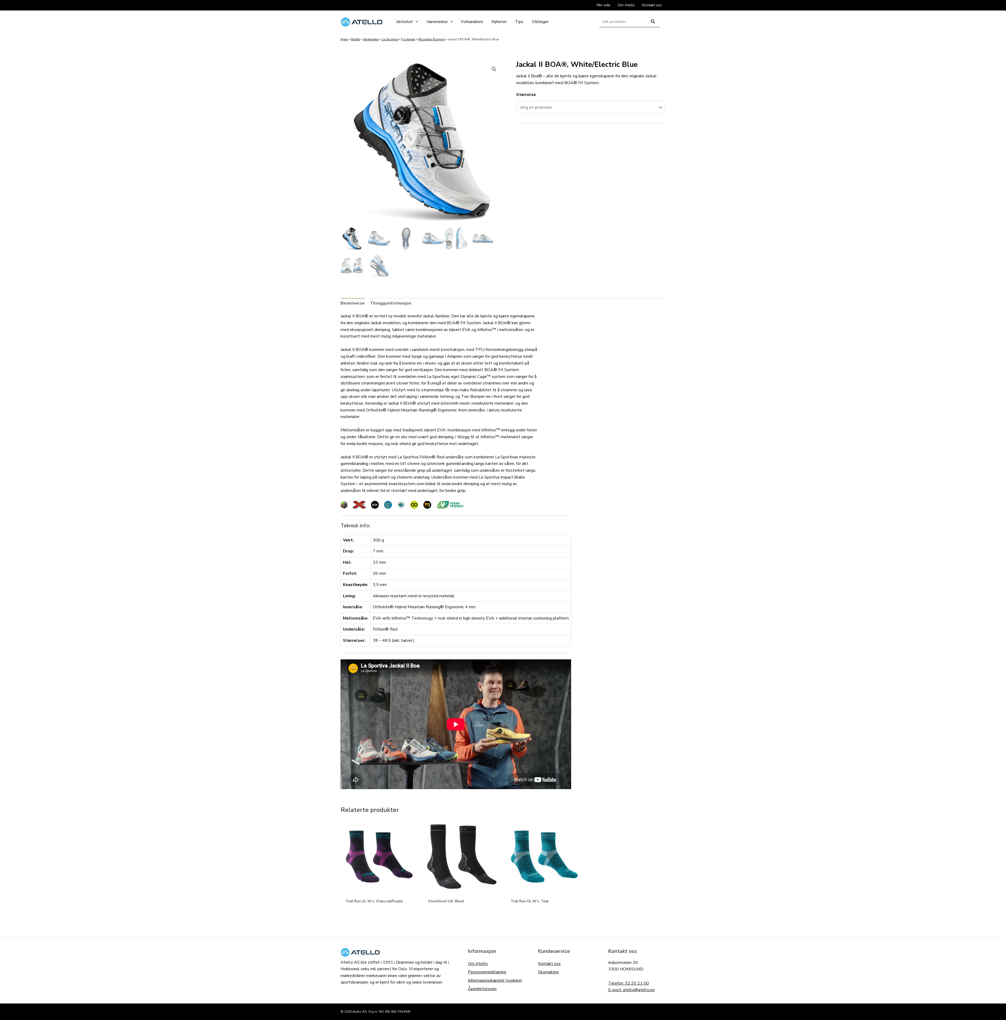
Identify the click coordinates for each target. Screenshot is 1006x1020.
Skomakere (548, 972)
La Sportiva (390, 39)
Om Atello (478, 964)
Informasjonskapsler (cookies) (495, 980)
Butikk (355, 39)
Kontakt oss (549, 964)
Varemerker (371, 39)
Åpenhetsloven (482, 989)
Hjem (344, 39)
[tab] (353, 303)
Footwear (408, 39)
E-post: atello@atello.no (631, 990)
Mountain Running (431, 39)
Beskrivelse (353, 303)
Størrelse (526, 94)
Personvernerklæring (487, 972)
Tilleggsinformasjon (390, 303)
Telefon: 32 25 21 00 (628, 983)
